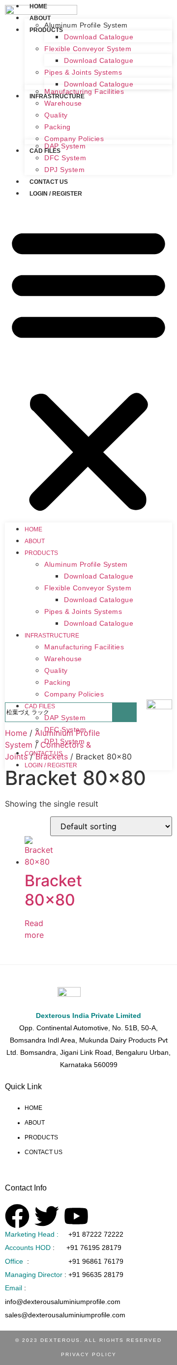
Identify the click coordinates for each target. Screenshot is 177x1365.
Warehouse (63, 103)
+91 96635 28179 (95, 1274)
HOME (34, 1107)
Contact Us (49, 181)
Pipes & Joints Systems (83, 72)
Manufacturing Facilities (84, 91)
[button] (88, 369)
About (40, 18)
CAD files (40, 706)
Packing (57, 127)
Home (38, 6)
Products (41, 553)
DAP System (65, 146)
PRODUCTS (41, 1137)
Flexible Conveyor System (87, 49)
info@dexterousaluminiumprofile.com (62, 1302)
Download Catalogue (98, 37)
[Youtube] (76, 1216)
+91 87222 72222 (95, 1234)
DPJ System (64, 170)
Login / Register (56, 193)
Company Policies (74, 694)
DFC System (65, 158)
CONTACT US (43, 1152)
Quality (56, 115)
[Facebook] (17, 1216)
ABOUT (35, 1122)
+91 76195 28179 (93, 1247)
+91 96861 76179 (95, 1261)
